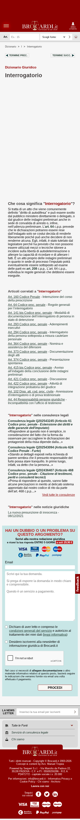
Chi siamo (43, 781)
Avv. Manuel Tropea (52, 763)
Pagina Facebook (38, 792)
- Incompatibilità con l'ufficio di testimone (37, 401)
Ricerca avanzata (76, 37)
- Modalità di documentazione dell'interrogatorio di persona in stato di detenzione (41, 316)
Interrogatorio (34, 46)
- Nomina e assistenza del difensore (35, 345)
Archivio (55, 781)
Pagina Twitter (47, 792)
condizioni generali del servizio (30, 630)
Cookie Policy (27, 781)
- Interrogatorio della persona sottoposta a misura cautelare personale (38, 336)
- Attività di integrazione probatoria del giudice (35, 385)
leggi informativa (55, 634)
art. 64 (49, 226)
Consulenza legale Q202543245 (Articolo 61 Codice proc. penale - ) (40, 424)
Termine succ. (61, 55)
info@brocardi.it (37, 778)
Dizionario (10, 46)
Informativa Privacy (59, 778)
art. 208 (31, 268)
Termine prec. (18, 55)
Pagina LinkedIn (55, 792)
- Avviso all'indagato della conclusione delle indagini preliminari (38, 371)
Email (9, 562)
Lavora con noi (40, 786)
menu (6, 25)
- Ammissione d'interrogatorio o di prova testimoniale (40, 393)
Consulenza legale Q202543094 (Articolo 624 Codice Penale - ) (40, 449)
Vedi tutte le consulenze (58, 494)
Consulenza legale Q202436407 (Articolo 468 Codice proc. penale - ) (40, 474)
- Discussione (37, 379)
